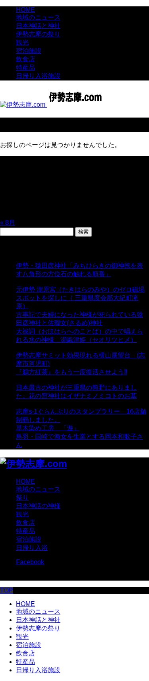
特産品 (25, 67)
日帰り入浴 (32, 547)
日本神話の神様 (38, 505)
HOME (25, 9)
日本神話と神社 (38, 25)
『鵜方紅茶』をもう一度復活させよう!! (71, 372)
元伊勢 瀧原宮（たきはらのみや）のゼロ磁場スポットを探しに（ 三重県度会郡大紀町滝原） (80, 298)
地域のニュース (38, 17)
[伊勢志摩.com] (53, 104)
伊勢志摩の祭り (38, 34)
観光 (22, 42)
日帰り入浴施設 (38, 76)
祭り (22, 497)
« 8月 (7, 222)
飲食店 (25, 59)
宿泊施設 (28, 50)
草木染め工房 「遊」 (47, 428)
